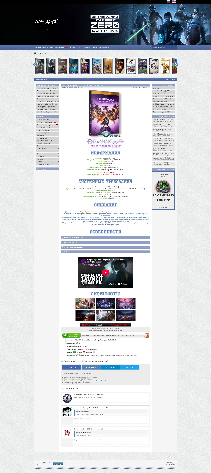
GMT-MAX (39, 79)
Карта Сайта (170, 79)
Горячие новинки (43, 127)
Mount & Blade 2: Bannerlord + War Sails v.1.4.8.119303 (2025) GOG (164, 130)
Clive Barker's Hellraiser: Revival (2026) (162, 107)
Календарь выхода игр (44, 141)
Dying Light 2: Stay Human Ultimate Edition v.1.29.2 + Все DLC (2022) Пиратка (164, 134)
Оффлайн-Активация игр (101, 47)
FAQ (79, 47)
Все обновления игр (57, 47)
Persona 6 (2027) (158, 88)
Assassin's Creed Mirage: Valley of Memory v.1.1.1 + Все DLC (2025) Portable (47, 96)
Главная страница (41, 47)
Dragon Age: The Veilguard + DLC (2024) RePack (78, 379)
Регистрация (45, 29)
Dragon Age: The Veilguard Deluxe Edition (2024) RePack (80, 377)
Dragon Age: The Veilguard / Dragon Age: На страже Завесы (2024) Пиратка (87, 381)
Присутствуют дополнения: (73, 247)
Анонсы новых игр (43, 130)
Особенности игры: (70, 242)
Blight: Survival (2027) (159, 93)
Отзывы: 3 (146, 88)
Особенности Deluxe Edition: (73, 237)
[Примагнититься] (146, 337)
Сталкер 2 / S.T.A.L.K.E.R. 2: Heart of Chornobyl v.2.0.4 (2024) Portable (164, 120)
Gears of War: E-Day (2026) (161, 91)
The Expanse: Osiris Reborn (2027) (163, 99)
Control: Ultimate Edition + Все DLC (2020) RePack (164, 144)
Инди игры (40, 135)
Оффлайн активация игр (45, 122)
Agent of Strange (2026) (160, 101)
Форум (72, 47)
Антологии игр (42, 138)
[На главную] (46, 26)
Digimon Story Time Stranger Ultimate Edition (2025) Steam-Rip (47, 93)
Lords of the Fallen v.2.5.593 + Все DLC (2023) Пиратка (164, 139)
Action (46, 79)
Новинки (41, 53)
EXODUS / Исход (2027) (160, 109)
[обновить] (79, 343)
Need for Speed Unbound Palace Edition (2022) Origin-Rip (47, 104)
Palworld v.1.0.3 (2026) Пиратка (164, 163)
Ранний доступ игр (43, 133)
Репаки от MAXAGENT (44, 143)
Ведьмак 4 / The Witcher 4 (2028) (163, 96)
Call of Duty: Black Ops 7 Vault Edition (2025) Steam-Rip (46, 109)
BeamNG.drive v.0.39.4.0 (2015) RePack (164, 154)
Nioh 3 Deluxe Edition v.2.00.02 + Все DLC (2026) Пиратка (47, 88)
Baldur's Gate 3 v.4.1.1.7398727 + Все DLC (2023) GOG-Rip (164, 125)
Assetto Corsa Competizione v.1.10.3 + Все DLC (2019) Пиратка (48, 99)
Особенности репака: (71, 252)
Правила (87, 47)
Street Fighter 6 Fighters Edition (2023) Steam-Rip (46, 107)
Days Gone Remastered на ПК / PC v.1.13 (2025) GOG (164, 149)
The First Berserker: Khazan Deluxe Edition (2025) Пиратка (48, 91)
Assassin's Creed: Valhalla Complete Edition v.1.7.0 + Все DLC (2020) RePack (164, 158)
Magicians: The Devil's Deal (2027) (163, 104)
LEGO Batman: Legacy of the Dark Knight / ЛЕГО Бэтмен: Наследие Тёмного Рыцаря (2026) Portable (47, 112)
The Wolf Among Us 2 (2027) (161, 112)
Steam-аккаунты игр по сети (46, 125)
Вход (38, 29)
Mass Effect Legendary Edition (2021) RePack (77, 383)
